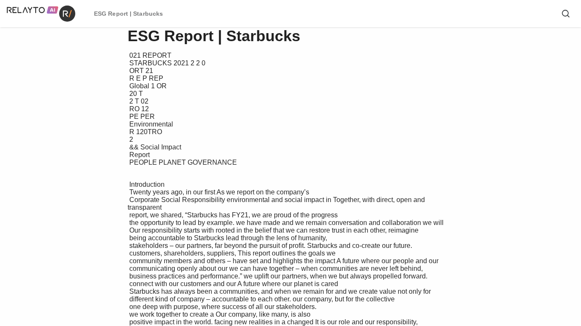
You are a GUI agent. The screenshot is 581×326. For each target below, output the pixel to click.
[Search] (565, 13)
